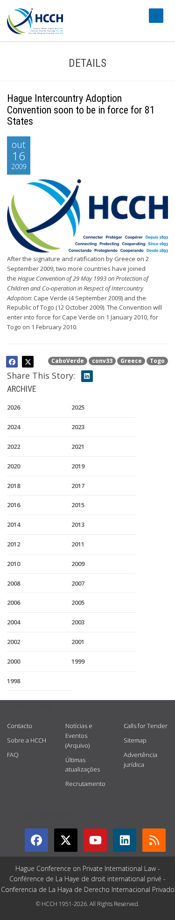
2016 (13, 505)
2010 (13, 563)
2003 (77, 622)
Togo (157, 361)
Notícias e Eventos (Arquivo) (78, 736)
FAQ (13, 754)
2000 (13, 661)
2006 (13, 602)
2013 (77, 524)
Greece (131, 361)
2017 (77, 485)
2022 (13, 446)
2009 (77, 563)
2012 (13, 544)
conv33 (102, 361)
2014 (13, 524)
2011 (77, 544)
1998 (13, 681)
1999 (77, 661)
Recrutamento (85, 783)
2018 (13, 485)
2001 (77, 641)
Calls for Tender (146, 726)
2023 (77, 427)
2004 (13, 622)
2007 (77, 583)
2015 (77, 505)
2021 (77, 446)
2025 (77, 407)
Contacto (19, 726)
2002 (13, 641)
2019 (77, 466)
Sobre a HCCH (26, 740)
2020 (13, 466)
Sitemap (135, 740)
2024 (13, 427)
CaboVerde (67, 361)
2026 (13, 407)
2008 (13, 583)
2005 (77, 602)
